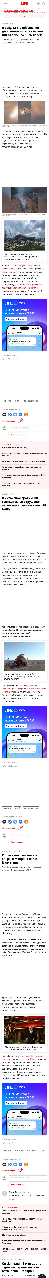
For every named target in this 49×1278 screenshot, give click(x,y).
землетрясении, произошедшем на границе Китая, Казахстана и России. (24, 688)
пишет (22, 96)
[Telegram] (15, 414)
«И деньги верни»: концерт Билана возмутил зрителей (21, 484)
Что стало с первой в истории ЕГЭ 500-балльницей (23, 461)
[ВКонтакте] (20, 414)
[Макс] (9, 414)
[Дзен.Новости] (4, 414)
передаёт (36, 930)
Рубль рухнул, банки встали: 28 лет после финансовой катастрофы (19, 1262)
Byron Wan (7, 127)
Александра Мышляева (11, 1143)
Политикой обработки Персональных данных (18, 11)
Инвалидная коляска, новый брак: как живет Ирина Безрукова (24, 476)
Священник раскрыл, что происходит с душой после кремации (24, 1246)
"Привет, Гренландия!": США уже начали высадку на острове (24, 454)
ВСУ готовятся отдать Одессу (14, 447)
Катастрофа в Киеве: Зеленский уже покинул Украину (21, 468)
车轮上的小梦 (5, 216)
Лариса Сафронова (10, 766)
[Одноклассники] (26, 414)
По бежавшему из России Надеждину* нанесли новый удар (22, 1254)
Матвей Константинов (11, 359)
